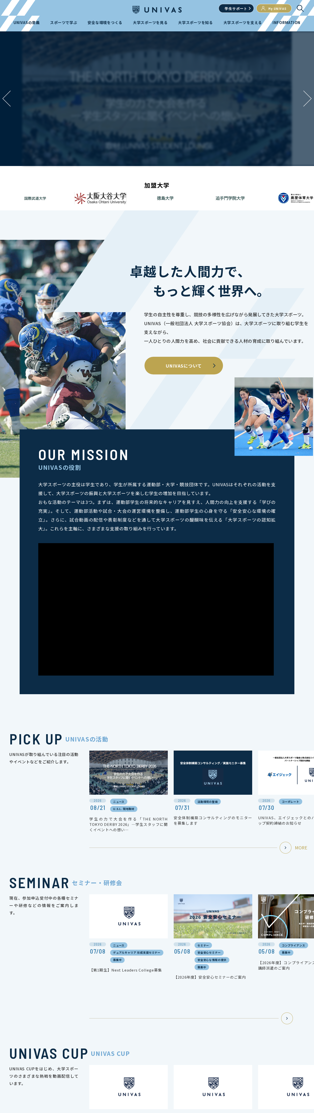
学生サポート (236, 8)
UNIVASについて (184, 365)
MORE (301, 847)
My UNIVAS (277, 8)
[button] (307, 98)
